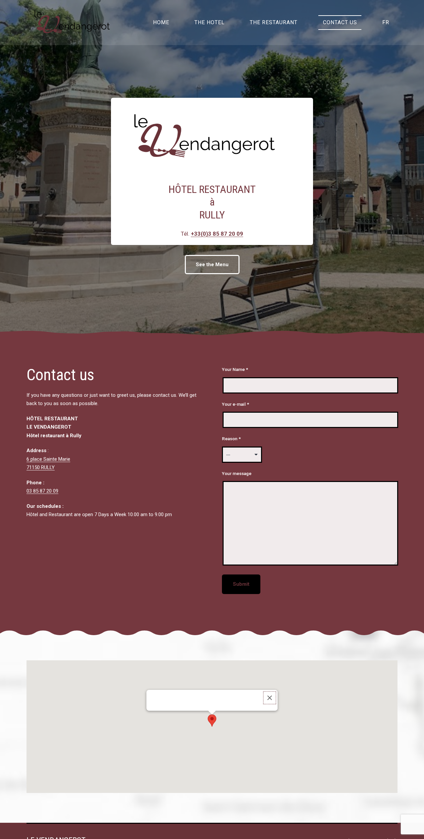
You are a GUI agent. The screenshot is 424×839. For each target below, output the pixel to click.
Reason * (231, 438)
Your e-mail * (235, 404)
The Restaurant (273, 22)
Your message (236, 473)
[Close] (270, 698)
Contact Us (340, 22)
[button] (212, 720)
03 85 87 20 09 (42, 491)
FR (385, 22)
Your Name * (235, 369)
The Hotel (209, 22)
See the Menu (212, 265)
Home (161, 22)
